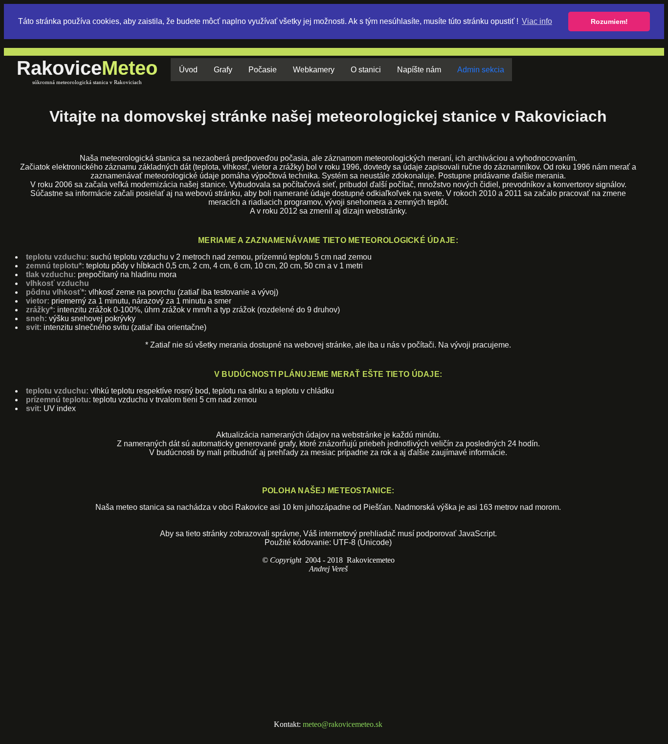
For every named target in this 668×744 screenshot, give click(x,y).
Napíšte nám (419, 70)
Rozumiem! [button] (609, 21)
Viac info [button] (537, 21)
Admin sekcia (480, 70)
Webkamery (313, 70)
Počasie (262, 70)
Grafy (223, 70)
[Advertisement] (328, 646)
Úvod (188, 70)
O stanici (366, 70)
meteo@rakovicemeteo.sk (342, 724)
